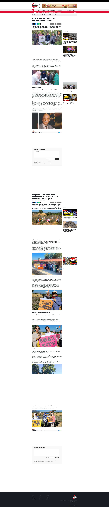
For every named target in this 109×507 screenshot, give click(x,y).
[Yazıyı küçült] (57, 24)
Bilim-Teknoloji (34, 499)
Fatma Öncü (37, 132)
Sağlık (60, 10)
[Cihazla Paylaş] (40, 24)
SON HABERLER (44, 0)
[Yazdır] (60, 24)
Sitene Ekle (75, 500)
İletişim (69, 500)
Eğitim (64, 10)
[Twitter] (34, 24)
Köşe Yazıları (41, 499)
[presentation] (32, 12)
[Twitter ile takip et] (39, 5)
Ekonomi (43, 10)
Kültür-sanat (39, 14)
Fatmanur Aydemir (38, 430)
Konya (54, 10)
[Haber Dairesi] (35, 5)
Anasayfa (62, 500)
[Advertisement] (47, 52)
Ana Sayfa (34, 14)
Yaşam (47, 499)
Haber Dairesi (34, 0)
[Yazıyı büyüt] (55, 24)
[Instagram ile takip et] (39, 6)
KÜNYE (49, 0)
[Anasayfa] (33, 10)
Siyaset (39, 10)
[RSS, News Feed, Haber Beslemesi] (76, 502)
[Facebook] (32, 24)
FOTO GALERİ (39, 0)
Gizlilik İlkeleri (72, 500)
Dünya (73, 10)
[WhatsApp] (39, 24)
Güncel (35, 10)
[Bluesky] (35, 24)
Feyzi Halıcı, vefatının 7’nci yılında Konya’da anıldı (50, 14)
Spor (58, 10)
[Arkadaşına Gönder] (59, 24)
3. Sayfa (51, 10)
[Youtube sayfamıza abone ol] (39, 8)
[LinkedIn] (37, 24)
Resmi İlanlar (68, 10)
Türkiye (47, 10)
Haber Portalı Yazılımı (74, 505)
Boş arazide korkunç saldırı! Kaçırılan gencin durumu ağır (51, 12)
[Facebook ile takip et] (39, 3)
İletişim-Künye (65, 500)
